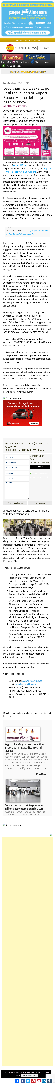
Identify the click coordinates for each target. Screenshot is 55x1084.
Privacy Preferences (30, 1075)
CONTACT (19, 40)
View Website (15, 502)
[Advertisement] (27, 951)
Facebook (40, 502)
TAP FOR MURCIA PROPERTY (27, 71)
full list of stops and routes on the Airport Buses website (27, 232)
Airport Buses (20, 165)
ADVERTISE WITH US (32, 40)
